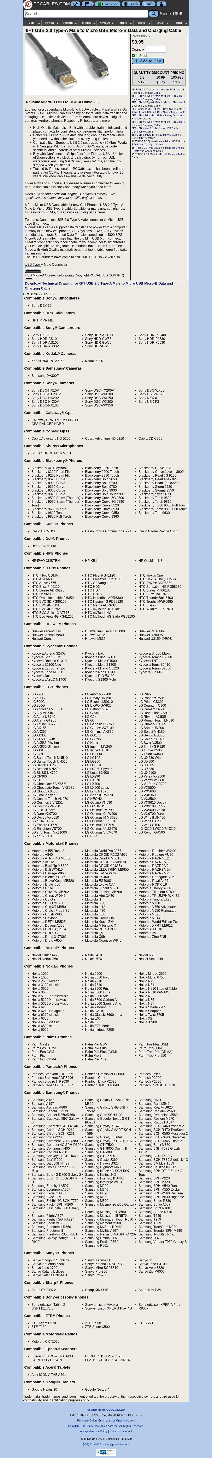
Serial (179, 22)
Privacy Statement (121, 1431)
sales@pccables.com (116, 1444)
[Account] (161, 4)
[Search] (154, 13)
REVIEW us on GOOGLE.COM (106, 1409)
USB (31, 22)
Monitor (86, 22)
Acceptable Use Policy (93, 1431)
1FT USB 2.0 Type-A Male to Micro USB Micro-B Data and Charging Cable (158, 98)
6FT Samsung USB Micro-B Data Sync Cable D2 (159, 109)
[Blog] (76, 4)
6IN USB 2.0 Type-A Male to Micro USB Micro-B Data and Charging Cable (158, 91)
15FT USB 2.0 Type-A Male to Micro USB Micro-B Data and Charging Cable (158, 149)
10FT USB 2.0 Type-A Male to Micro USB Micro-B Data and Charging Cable (158, 143)
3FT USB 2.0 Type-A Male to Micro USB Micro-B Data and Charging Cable (158, 104)
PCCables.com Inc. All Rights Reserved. (119, 1426)
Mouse (123, 22)
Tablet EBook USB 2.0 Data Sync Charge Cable (158, 112)
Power (160, 22)
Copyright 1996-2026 (80, 1426)
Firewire (49, 22)
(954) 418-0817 (92, 1444)
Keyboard (105, 22)
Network (68, 22)
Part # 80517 (141, 36)
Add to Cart (150, 60)
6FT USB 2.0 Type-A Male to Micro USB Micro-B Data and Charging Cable (158, 123)
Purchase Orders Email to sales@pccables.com (106, 1420)
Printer (141, 22)
